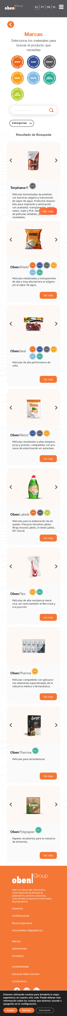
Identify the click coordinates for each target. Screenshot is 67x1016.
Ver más (48, 211)
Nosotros (17, 908)
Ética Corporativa (22, 923)
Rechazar (26, 1010)
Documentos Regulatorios (27, 930)
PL (54, 7)
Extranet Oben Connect (25, 974)
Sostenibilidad (20, 966)
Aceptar (10, 1010)
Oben (19, 267)
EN (48, 7)
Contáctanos (19, 981)
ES (36, 7)
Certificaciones (20, 915)
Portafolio (18, 956)
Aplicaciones (19, 948)
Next (56, 160)
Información (44, 1010)
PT (42, 7)
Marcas (16, 941)
